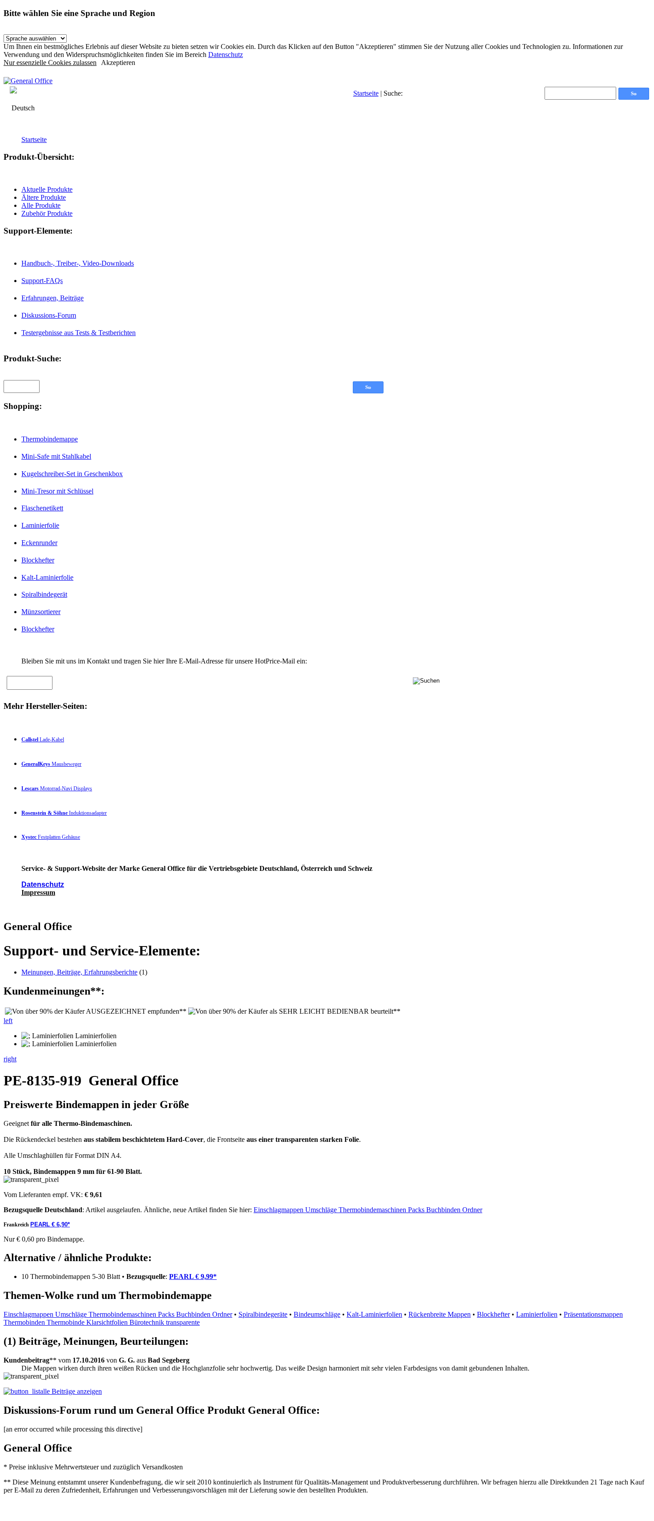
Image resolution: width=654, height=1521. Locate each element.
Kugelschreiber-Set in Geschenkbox (72, 473)
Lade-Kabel (42, 739)
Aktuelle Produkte (47, 189)
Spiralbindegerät (44, 594)
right (10, 1059)
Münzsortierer (41, 611)
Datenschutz (225, 54)
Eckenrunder (39, 542)
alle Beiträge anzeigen (71, 1391)
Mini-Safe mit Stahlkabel (56, 456)
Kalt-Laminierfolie (47, 577)
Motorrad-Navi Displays (56, 788)
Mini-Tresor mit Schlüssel (57, 491)
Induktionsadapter (64, 813)
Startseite (366, 93)
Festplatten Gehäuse (50, 837)
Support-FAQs (42, 280)
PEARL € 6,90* (50, 1224)
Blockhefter (37, 560)
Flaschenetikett (42, 508)
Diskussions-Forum (48, 315)
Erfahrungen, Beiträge (52, 298)
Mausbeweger (51, 764)
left (8, 1020)
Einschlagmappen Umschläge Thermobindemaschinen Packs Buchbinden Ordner (368, 1210)
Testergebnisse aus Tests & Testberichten (78, 332)
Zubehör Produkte (47, 213)
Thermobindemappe (49, 439)
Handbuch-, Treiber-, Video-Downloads (77, 263)
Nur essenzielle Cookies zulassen (50, 62)
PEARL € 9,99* (193, 1276)
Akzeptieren (118, 62)
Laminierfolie (40, 525)
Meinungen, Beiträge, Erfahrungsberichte (79, 972)
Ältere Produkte (43, 197)
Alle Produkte (41, 205)
